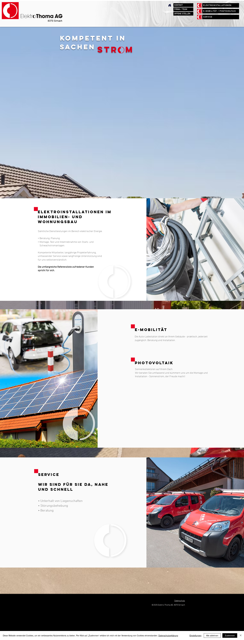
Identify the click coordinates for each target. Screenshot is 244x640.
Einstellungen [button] (195, 635)
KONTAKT (178, 5)
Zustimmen (230, 635)
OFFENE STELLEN (182, 13)
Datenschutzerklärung (168, 635)
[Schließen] (240, 635)
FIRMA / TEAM (180, 9)
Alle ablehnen (212, 635)
